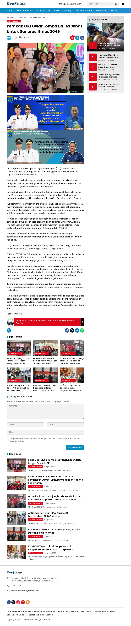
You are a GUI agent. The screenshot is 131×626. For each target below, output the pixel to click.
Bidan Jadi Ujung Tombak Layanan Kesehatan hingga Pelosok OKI (18, 361)
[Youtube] (23, 602)
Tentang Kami (13, 611)
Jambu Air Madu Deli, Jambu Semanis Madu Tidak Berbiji (108, 56)
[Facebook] (67, 330)
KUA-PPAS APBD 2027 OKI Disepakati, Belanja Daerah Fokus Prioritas (44, 388)
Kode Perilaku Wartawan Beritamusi (51, 611)
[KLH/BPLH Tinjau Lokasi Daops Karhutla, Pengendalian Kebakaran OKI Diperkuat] (72, 375)
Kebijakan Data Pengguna (41, 615)
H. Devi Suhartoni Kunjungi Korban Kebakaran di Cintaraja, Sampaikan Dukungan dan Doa (72, 361)
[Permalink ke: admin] (10, 38)
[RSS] (28, 602)
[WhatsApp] (82, 330)
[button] (116, 4)
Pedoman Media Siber (81, 611)
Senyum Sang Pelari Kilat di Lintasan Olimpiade (109, 75)
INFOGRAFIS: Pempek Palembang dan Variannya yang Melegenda (107, 66)
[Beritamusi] (16, 3)
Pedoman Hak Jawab (105, 611)
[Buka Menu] (122, 3)
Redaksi (27, 611)
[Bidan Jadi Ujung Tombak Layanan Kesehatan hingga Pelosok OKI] (19, 348)
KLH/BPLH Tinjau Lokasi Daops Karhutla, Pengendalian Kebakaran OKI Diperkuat (71, 388)
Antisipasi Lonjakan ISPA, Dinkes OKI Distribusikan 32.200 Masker (18, 388)
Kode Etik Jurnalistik (16, 615)
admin (15, 37)
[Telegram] (77, 330)
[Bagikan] (82, 38)
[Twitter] (72, 330)
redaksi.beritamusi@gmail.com (25, 590)
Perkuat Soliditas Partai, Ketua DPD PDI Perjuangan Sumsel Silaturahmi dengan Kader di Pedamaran (45, 361)
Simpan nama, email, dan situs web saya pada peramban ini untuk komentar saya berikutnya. (44, 439)
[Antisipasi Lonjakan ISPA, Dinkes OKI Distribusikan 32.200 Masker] (19, 375)
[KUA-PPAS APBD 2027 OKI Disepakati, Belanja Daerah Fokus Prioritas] (45, 375)
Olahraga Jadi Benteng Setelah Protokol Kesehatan (109, 85)
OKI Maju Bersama (14, 21)
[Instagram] (18, 602)
